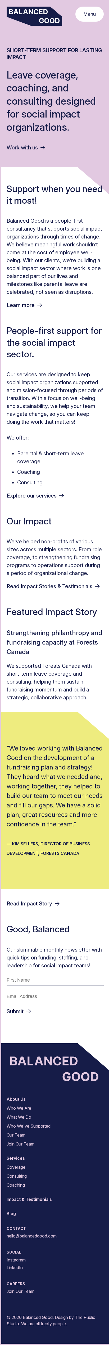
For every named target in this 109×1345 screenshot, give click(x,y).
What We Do (19, 1117)
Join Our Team (20, 1144)
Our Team (16, 1135)
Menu (89, 14)
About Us (16, 1099)
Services (16, 1158)
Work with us (22, 147)
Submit (15, 1011)
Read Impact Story (29, 903)
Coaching (16, 1185)
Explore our (32, 496)
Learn (21, 305)
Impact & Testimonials (29, 1199)
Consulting (17, 1176)
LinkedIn (15, 1267)
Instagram (16, 1260)
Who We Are (19, 1108)
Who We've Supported (29, 1126)
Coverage (16, 1167)
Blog (11, 1213)
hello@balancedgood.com (32, 1236)
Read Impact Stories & (49, 586)
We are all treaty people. (44, 1323)
